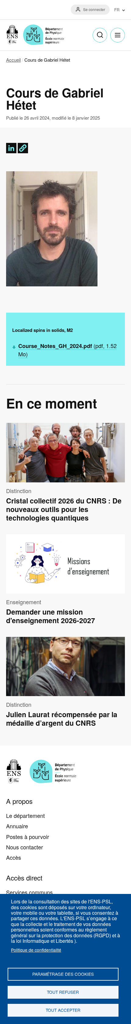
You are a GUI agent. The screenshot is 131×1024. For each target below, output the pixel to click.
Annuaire (17, 826)
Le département (25, 815)
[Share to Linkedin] (11, 148)
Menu (117, 35)
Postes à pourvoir (27, 837)
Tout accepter (63, 1010)
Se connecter (94, 9)
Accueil (13, 59)
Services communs (29, 892)
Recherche (100, 35)
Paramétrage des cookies (63, 974)
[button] (23, 148)
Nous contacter (24, 847)
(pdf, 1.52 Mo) (67, 350)
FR (116, 10)
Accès (13, 857)
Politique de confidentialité (36, 950)
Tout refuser (63, 992)
